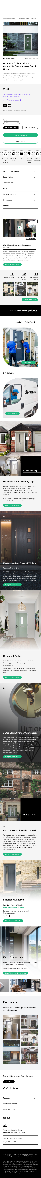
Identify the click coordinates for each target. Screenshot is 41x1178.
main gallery (10, 1010)
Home (5, 18)
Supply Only (12, 128)
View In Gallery (10, 58)
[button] (19, 228)
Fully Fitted (31, 128)
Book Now (9, 1082)
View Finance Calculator (13, 921)
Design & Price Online (20, 135)
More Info (6, 916)
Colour (5, 120)
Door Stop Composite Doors (12, 18)
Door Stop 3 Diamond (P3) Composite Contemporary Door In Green (28, 18)
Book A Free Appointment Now (15, 973)
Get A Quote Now (30, 300)
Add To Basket (20, 142)
